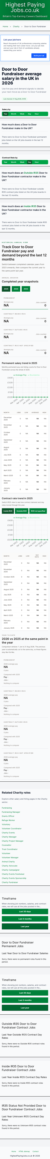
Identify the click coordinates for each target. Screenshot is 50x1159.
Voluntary (6, 824)
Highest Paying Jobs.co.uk (25, 7)
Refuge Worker (8, 820)
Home (5, 26)
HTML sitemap (24, 1151)
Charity (16, 26)
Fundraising (7, 808)
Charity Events (8, 833)
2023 (26, 289)
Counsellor (6, 845)
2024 (16, 289)
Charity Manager (9, 837)
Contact (36, 1151)
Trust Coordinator (10, 849)
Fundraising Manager (11, 812)
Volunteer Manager (10, 857)
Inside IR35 (7, 511)
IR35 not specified (38, 511)
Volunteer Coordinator (12, 828)
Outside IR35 (22, 511)
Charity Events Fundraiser (13, 874)
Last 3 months (25, 919)
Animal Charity (8, 861)
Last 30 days (25, 911)
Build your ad (39, 56)
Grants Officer (8, 816)
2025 (6, 289)
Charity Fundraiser (10, 882)
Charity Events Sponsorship (14, 878)
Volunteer (6, 853)
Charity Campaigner (11, 870)
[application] (25, 390)
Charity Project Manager (12, 841)
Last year (25, 926)
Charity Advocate (9, 866)
